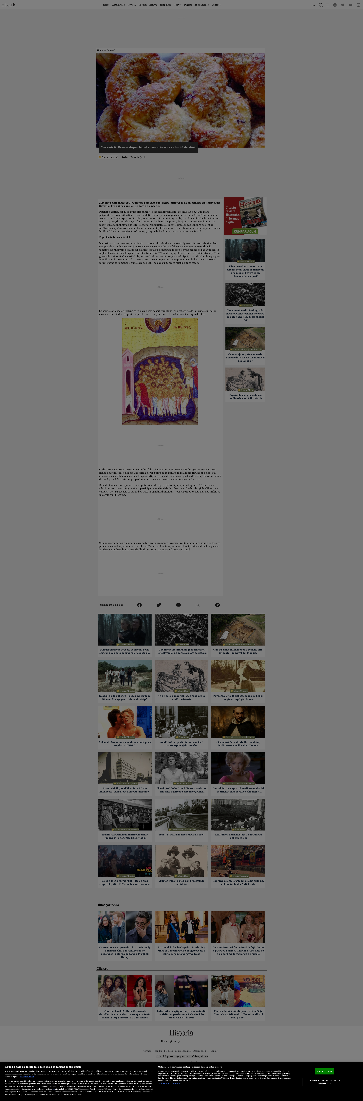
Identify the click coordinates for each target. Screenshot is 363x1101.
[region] (181, 1081)
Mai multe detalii (27, 1076)
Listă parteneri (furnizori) (169, 1083)
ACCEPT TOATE (324, 1071)
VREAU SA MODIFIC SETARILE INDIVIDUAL (324, 1082)
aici (53, 1089)
